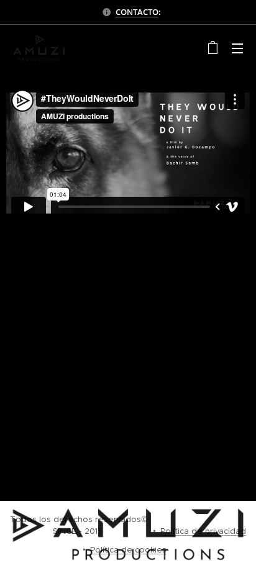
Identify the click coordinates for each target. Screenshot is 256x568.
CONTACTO (137, 11)
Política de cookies (128, 549)
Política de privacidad (203, 531)
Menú (237, 47)
